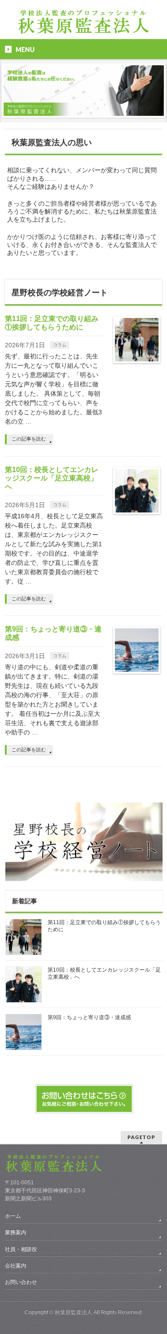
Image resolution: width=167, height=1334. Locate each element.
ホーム (13, 1216)
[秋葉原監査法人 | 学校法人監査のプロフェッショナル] (84, 25)
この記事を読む (29, 438)
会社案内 (15, 1266)
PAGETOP (141, 1137)
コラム (59, 344)
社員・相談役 (21, 1249)
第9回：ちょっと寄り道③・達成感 (89, 1017)
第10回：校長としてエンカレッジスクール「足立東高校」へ (51, 478)
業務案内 (15, 1232)
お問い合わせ (21, 1282)
